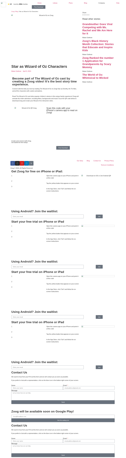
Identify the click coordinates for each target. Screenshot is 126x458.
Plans (71, 3)
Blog (85, 3)
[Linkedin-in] (26, 163)
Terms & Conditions (107, 165)
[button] (82, 15)
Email (65, 385)
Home (40, 3)
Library (55, 3)
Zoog (12, 11)
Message (14, 390)
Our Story (80, 161)
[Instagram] (17, 163)
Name (13, 385)
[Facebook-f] (12, 163)
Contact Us (97, 161)
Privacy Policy (109, 161)
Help (117, 3)
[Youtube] (22, 163)
